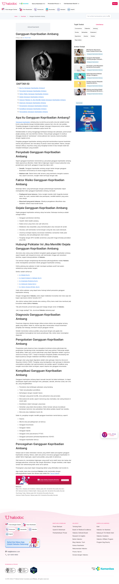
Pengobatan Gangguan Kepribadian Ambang (33, 106)
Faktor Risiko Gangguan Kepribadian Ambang (33, 94)
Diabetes (87, 28)
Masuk (115, 3)
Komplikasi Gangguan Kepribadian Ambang (32, 109)
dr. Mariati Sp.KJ (24, 275)
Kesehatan (23, 16)
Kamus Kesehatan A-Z (38, 3)
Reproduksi (78, 40)
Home (16, 16)
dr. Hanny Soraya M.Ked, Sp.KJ (29, 287)
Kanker (93, 36)
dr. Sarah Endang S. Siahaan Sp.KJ (30, 278)
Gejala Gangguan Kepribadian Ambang (31, 97)
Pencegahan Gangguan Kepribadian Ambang (33, 112)
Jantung (95, 28)
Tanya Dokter (54, 473)
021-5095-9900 (11, 555)
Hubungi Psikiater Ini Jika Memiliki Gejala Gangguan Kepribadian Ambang (42, 100)
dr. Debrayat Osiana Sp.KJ (27, 284)
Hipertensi (78, 36)
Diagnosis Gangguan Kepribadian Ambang (32, 103)
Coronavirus (78, 28)
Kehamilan (84, 32)
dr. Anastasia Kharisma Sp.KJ (28, 281)
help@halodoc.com (12, 551)
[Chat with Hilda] (109, 434)
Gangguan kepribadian (23, 122)
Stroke (77, 32)
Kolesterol (93, 32)
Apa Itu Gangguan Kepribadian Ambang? (32, 88)
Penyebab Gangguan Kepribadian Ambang (32, 91)
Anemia (86, 36)
